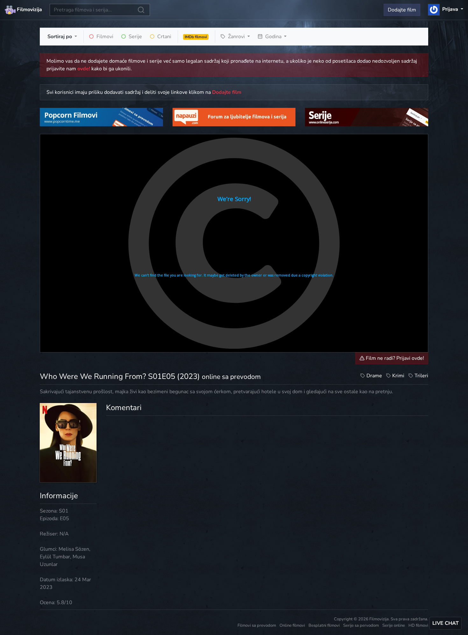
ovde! (83, 68)
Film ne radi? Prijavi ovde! (394, 358)
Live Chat (445, 623)
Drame (374, 375)
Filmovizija (29, 9)
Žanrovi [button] (236, 36)
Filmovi (104, 36)
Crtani (163, 36)
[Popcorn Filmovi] (101, 116)
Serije (134, 36)
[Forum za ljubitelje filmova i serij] (234, 116)
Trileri (421, 375)
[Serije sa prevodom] (366, 116)
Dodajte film (402, 9)
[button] (445, 9)
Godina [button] (273, 36)
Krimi (398, 375)
